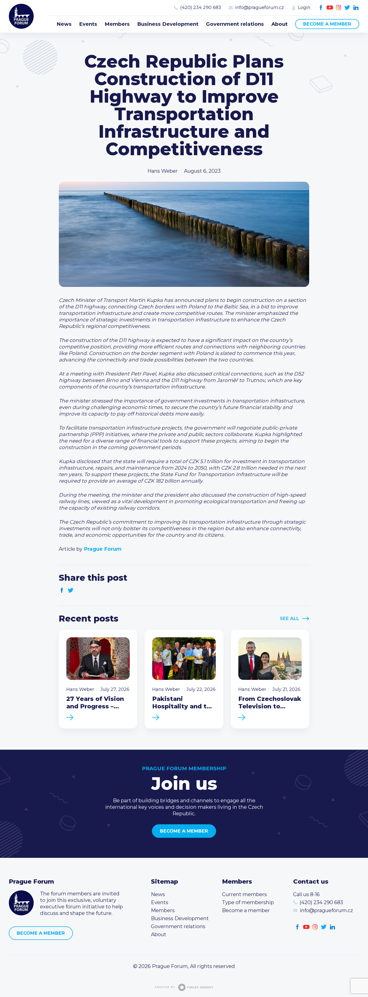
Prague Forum (21, 16)
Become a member (327, 24)
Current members (244, 894)
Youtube (330, 8)
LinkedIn (356, 8)
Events (88, 24)
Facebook (321, 8)
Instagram (338, 8)
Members (117, 24)
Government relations (235, 24)
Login (304, 7)
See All (289, 618)
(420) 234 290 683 (200, 7)
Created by (165, 987)
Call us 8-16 (306, 894)
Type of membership (248, 902)
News (64, 24)
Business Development (168, 24)
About (279, 24)
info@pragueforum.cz (259, 7)
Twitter (347, 8)
